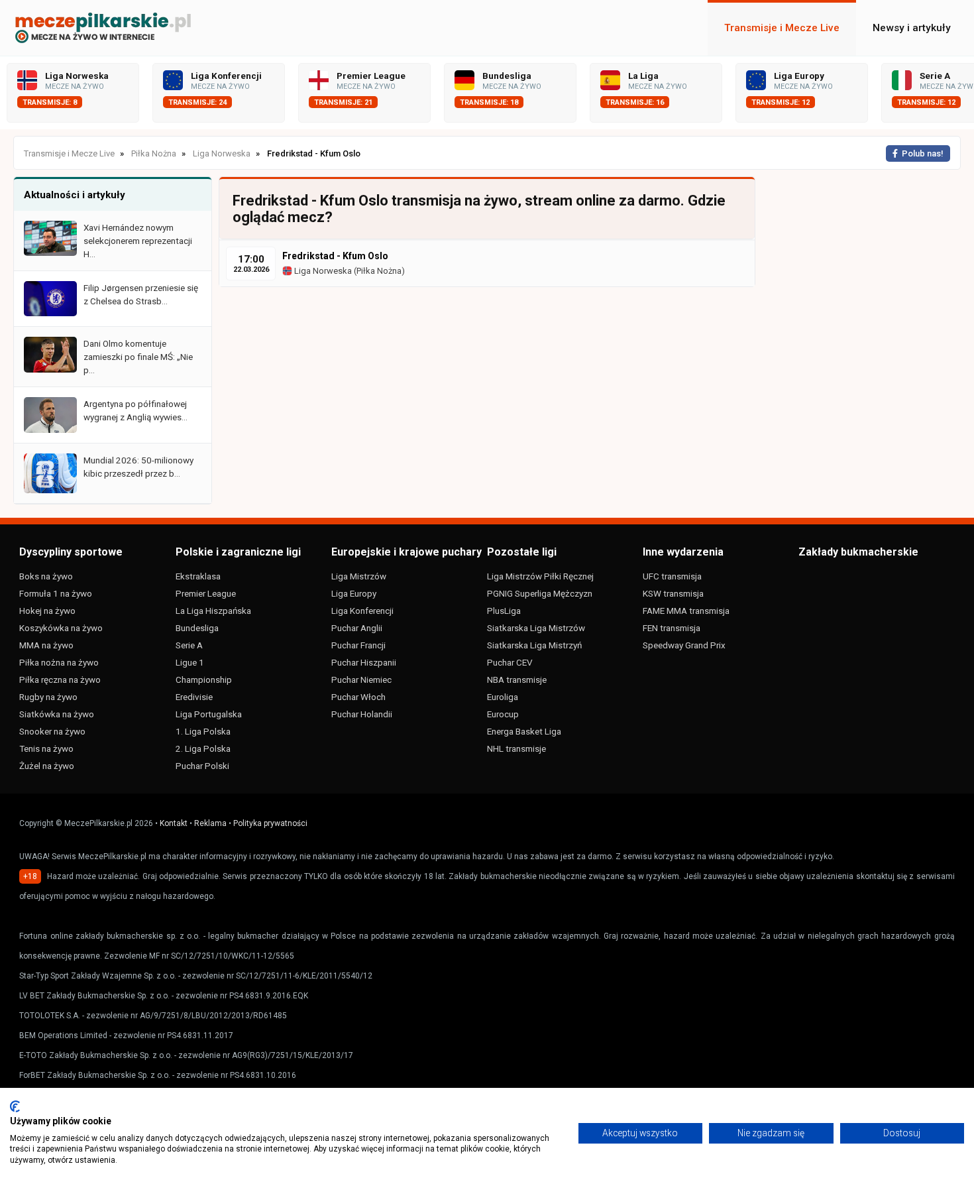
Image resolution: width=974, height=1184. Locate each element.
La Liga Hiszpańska (213, 610)
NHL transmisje (516, 748)
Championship (204, 679)
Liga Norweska (322, 271)
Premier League (206, 593)
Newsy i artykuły (912, 28)
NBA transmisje (517, 679)
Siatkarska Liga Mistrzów (536, 627)
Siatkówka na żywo (56, 714)
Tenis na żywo (46, 748)
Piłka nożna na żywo (59, 662)
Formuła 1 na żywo (55, 593)
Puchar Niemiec (361, 679)
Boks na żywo (46, 576)
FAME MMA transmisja (686, 610)
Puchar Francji (358, 645)
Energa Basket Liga (524, 731)
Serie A (189, 645)
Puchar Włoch (358, 696)
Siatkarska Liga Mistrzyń (534, 645)
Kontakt (174, 823)
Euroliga (502, 696)
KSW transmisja (673, 593)
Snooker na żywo (52, 731)
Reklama (210, 823)
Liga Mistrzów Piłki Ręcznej (540, 576)
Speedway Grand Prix (684, 645)
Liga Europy (353, 593)
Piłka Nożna (379, 271)
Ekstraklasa (198, 576)
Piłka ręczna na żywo (60, 679)
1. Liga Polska (203, 731)
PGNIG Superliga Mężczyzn (539, 593)
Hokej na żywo (47, 610)
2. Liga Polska (203, 748)
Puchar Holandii (361, 714)
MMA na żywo (46, 645)
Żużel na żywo (46, 765)
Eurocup (503, 714)
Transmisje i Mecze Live (781, 28)
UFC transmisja (672, 576)
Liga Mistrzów (358, 576)
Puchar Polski (202, 765)
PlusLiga (504, 610)
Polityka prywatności (270, 823)
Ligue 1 (190, 662)
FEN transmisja (671, 627)
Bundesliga (197, 627)
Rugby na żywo (48, 696)
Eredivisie (194, 696)
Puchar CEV (510, 662)
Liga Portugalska (209, 714)
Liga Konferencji (362, 610)
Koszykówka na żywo (61, 627)
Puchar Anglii (356, 627)
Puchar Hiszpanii (363, 662)
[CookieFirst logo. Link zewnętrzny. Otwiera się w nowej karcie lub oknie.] (15, 1106)
